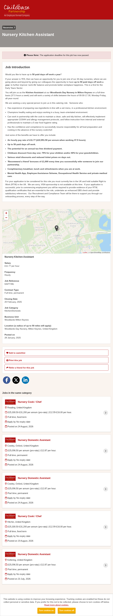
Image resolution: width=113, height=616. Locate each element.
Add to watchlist (16, 353)
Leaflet (85, 252)
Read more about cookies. (56, 605)
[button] (56, 228)
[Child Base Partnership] (17, 9)
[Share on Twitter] (16, 380)
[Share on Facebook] (6, 380)
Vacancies (8, 27)
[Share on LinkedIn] (25, 380)
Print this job (15, 360)
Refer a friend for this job (21, 367)
